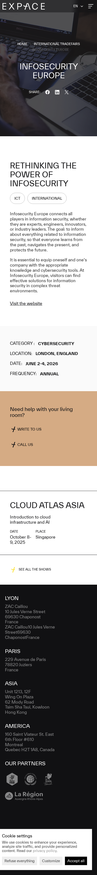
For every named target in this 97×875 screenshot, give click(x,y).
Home (22, 44)
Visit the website (26, 303)
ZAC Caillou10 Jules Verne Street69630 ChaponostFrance (30, 632)
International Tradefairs (57, 44)
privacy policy (44, 850)
